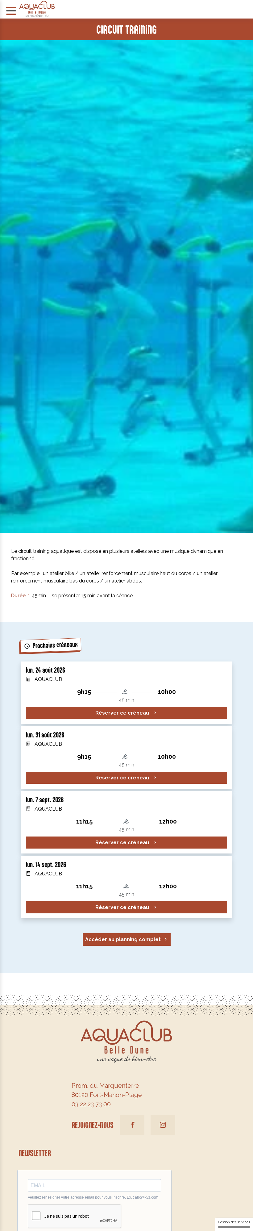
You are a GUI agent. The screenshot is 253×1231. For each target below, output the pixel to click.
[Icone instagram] (163, 1125)
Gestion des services (234, 1222)
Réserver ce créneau (122, 713)
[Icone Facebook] (132, 1125)
